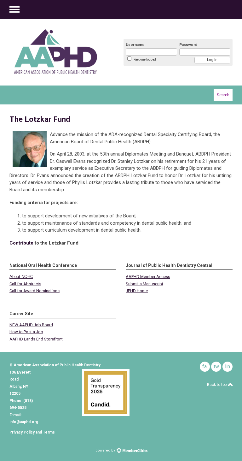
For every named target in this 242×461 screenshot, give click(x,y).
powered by (105, 450)
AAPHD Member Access (148, 276)
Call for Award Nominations (34, 290)
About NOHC (21, 276)
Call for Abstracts (25, 283)
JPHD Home (137, 290)
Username (135, 45)
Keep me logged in (146, 59)
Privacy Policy (22, 432)
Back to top (217, 384)
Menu (14, 9)
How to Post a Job (26, 331)
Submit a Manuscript (144, 283)
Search (223, 94)
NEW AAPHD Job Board (31, 324)
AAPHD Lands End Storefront (36, 339)
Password (188, 45)
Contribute (21, 243)
